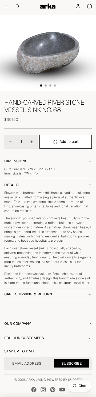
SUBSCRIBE (71, 363)
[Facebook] (34, 389)
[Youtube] (62, 389)
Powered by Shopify (64, 380)
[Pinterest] (53, 389)
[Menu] (6, 6)
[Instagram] (43, 389)
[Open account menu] (78, 6)
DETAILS (11, 185)
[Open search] (17, 6)
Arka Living (36, 380)
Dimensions (15, 161)
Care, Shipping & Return (28, 294)
